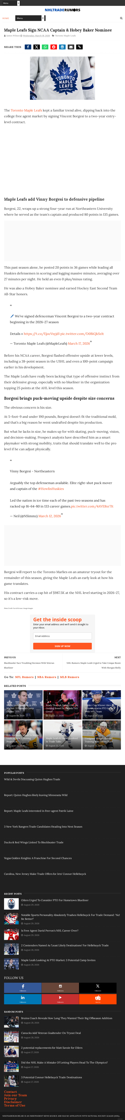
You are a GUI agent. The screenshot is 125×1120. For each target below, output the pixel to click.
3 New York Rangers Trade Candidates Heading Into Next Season (43, 826)
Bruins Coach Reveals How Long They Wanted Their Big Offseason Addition (66, 1018)
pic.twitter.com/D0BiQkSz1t (82, 334)
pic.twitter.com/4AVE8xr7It (92, 506)
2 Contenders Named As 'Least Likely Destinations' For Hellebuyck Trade (65, 945)
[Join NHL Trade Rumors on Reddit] (97, 997)
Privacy (10, 1098)
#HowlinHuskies (51, 489)
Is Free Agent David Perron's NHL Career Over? (49, 930)
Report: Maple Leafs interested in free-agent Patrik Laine (38, 810)
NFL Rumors (24, 677)
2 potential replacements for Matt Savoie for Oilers (51, 1047)
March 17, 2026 (79, 343)
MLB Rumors (69, 677)
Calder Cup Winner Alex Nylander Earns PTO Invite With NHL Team (99, 708)
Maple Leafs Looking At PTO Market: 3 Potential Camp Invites (22, 708)
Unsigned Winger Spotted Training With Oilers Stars (98, 740)
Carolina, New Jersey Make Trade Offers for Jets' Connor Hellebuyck (45, 873)
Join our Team (15, 1095)
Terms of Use (14, 1105)
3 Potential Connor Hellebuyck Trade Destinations (51, 1077)
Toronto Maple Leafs (65, 35)
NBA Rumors (46, 677)
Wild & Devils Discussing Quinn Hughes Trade (32, 779)
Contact (10, 1092)
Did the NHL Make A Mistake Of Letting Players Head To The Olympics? (64, 1062)
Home (5, 18)
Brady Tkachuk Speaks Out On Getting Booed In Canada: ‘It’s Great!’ (62, 708)
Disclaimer (13, 1102)
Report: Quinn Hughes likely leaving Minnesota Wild (36, 795)
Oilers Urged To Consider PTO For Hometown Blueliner (55, 900)
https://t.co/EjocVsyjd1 (42, 334)
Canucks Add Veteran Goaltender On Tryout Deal (51, 1033)
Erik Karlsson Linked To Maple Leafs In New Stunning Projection (23, 738)
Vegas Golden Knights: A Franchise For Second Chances (38, 858)
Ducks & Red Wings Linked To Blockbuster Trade (33, 842)
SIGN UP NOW (62, 646)
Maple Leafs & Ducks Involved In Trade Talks (62, 740)
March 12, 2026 (49, 516)
